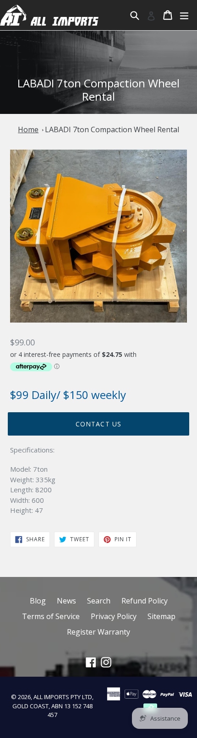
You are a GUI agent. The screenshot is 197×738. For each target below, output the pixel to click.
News (66, 601)
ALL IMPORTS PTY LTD (62, 697)
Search (98, 601)
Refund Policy (144, 601)
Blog (38, 601)
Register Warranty (98, 632)
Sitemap (161, 616)
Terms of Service (51, 616)
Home (28, 129)
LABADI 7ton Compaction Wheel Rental (112, 129)
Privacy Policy (114, 616)
